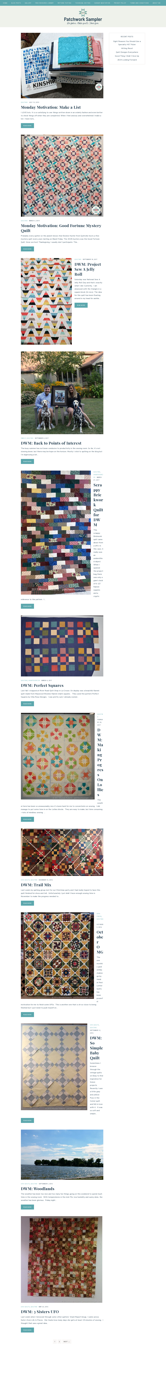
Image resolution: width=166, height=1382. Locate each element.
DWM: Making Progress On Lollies (100, 762)
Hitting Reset (127, 48)
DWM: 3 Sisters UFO (40, 1311)
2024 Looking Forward (127, 60)
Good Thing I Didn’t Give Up (127, 56)
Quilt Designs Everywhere (127, 52)
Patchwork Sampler (83, 16)
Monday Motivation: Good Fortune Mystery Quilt (61, 228)
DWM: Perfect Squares (42, 685)
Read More (27, 125)
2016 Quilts (25, 880)
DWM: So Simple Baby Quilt (96, 1047)
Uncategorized (34, 680)
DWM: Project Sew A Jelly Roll (88, 269)
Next (67, 1341)
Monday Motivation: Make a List (51, 107)
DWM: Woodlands (37, 1188)
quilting (24, 102)
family (23, 438)
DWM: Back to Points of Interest (51, 443)
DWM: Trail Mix (36, 884)
